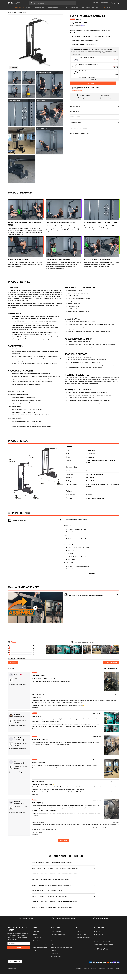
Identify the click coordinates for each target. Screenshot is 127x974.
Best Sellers (36, 931)
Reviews (53, 950)
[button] (118, 2)
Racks (35, 934)
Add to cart (91, 83)
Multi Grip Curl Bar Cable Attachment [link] (87, 77)
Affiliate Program (56, 931)
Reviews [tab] (11, 658)
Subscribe (18, 947)
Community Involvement (83, 937)
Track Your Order (55, 956)
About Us (78, 931)
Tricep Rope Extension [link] (84, 70)
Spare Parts (54, 953)
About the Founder (81, 934)
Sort (105, 668)
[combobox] (52, 3)
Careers (78, 941)
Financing (53, 941)
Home (9, 12)
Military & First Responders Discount (61, 947)
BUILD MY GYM (86, 8)
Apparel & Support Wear (40, 947)
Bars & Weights (37, 937)
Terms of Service (110, 968)
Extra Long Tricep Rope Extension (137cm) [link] (88, 64)
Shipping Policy (102, 968)
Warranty (117, 968)
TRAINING (95, 8)
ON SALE (102, 8)
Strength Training (38, 941)
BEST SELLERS (19, 8)
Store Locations (98, 934)
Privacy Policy (93, 968)
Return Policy (86, 968)
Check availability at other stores (77, 90)
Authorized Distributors (58, 934)
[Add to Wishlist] (114, 83)
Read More (92, 573)
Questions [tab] (21, 658)
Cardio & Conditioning (39, 944)
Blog (52, 937)
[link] (76, 59)
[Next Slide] (118, 649)
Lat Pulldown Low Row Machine (19, 12)
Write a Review (112, 662)
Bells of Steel (13, 968)
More (34, 950)
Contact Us (97, 931)
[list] (35, 98)
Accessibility (78, 968)
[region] (82, 649)
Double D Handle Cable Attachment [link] (87, 57)
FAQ (52, 944)
